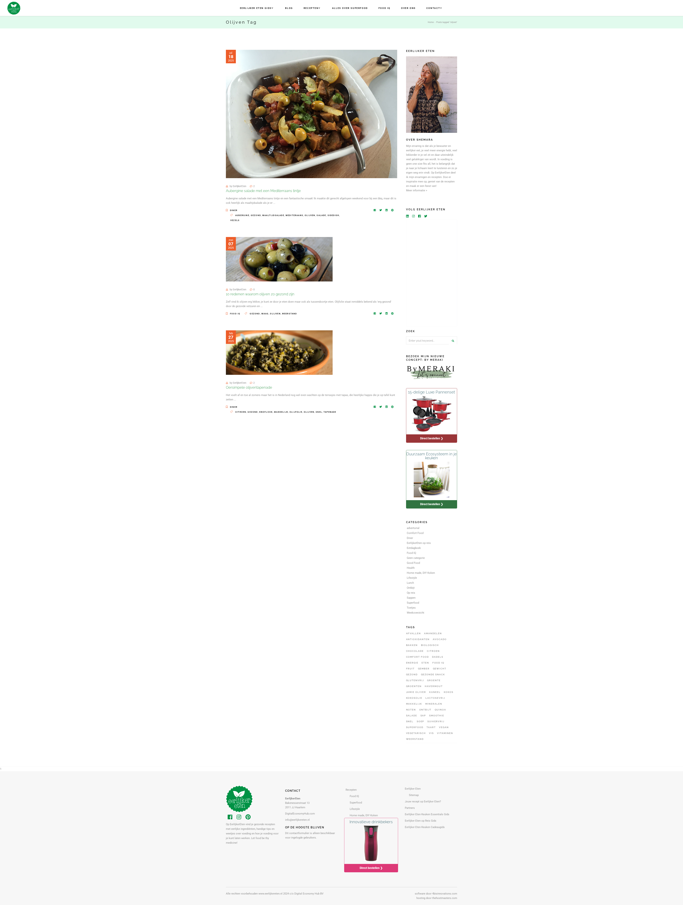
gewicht (439, 668)
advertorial (413, 528)
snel (319, 412)
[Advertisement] (431, 273)
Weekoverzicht (415, 612)
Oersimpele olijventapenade (249, 387)
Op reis (411, 592)
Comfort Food (415, 533)
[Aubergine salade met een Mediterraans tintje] (311, 114)
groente (434, 680)
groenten (414, 686)
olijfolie (296, 412)
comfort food (417, 657)
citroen (240, 412)
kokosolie (414, 698)
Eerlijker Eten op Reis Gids (420, 820)
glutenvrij (415, 680)
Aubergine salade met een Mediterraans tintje (263, 191)
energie (412, 662)
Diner (233, 210)
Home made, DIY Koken (421, 572)
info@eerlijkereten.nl (297, 819)
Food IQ (235, 314)
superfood (414, 727)
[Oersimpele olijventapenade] (279, 352)
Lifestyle (412, 577)
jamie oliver (416, 692)
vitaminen (445, 733)
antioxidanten (418, 639)
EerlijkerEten (239, 186)
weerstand (289, 314)
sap (423, 715)
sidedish (333, 215)
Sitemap (414, 795)
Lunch (410, 582)
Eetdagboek (414, 548)
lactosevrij (435, 698)
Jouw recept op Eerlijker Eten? (423, 801)
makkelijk (281, 412)
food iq (438, 662)
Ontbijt (411, 587)
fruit (410, 668)
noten (411, 709)
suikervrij (435, 721)
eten (425, 662)
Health (411, 567)
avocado (440, 639)
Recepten (351, 789)
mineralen (433, 703)
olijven (310, 215)
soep (420, 721)
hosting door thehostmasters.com (436, 898)
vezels (235, 220)
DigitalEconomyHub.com (300, 813)
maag (265, 314)
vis (431, 733)
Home (431, 22)
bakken (412, 645)
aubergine (242, 215)
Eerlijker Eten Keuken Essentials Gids (427, 814)
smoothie (436, 715)
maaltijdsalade (273, 215)
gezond (256, 215)
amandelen (433, 633)
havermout (434, 686)
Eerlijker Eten (413, 788)
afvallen (413, 633)
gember (424, 668)
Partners (410, 808)
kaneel (435, 692)
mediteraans (294, 215)
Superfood (413, 602)
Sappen (411, 597)
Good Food (413, 563)
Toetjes (411, 607)
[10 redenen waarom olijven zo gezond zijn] (279, 259)
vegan (444, 727)
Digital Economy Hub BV (309, 893)
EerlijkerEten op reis (419, 543)
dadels (437, 657)
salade (321, 215)
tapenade (330, 412)
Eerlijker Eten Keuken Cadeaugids (425, 827)
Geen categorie (416, 558)
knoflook (266, 412)
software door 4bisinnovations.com (436, 893)
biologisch (430, 645)
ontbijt (425, 709)
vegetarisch (416, 733)
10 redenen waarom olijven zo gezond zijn (260, 294)
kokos (448, 692)
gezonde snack (433, 674)
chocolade (415, 651)
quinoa (440, 709)
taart (431, 727)
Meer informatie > (416, 190)
